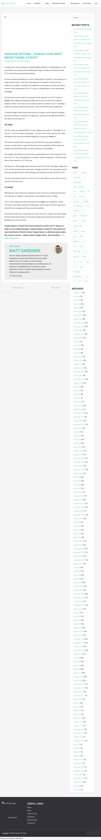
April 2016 (77, 755)
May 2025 (77, 349)
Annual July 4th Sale (80, 128)
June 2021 (77, 526)
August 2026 (78, 292)
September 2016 (79, 740)
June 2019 (77, 616)
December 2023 (79, 413)
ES (74, 196)
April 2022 (77, 488)
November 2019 (79, 597)
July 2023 (77, 431)
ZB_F (86, 281)
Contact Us (31, 823)
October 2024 (78, 375)
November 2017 (79, 687)
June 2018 (77, 661)
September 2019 (79, 605)
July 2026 (77, 296)
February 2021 (78, 541)
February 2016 (78, 759)
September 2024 (79, 379)
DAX (74, 191)
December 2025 (79, 322)
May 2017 (77, 710)
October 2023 (78, 420)
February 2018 (78, 676)
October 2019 (78, 601)
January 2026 (78, 319)
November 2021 (79, 507)
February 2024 (78, 405)
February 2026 (78, 315)
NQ (81, 236)
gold (74, 215)
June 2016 (77, 748)
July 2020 (77, 567)
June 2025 (77, 345)
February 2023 (78, 450)
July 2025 (77, 341)
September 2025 (79, 334)
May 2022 (77, 484)
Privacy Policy (32, 819)
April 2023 (77, 443)
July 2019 (77, 612)
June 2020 (77, 571)
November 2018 (79, 642)
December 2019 (79, 593)
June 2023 (77, 435)
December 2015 (79, 766)
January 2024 (78, 409)
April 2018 (77, 669)
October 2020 (78, 556)
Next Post (56, 287)
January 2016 (78, 763)
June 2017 (77, 706)
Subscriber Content (58, 3)
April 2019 (77, 623)
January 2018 (78, 680)
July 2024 (77, 386)
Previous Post (16, 287)
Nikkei (83, 231)
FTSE (88, 205)
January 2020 (78, 590)
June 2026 (77, 300)
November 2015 (79, 770)
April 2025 (77, 352)
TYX (74, 267)
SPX (84, 256)
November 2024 (79, 371)
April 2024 (77, 398)
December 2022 (79, 458)
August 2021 (78, 518)
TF (74, 262)
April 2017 (77, 714)
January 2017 (78, 725)
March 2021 (78, 537)
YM (80, 281)
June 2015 (77, 789)
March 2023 (78, 446)
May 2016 (77, 751)
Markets (37, 3)
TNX (87, 261)
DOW (82, 191)
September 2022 (79, 469)
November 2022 (79, 462)
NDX (75, 231)
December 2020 (79, 548)
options (75, 241)
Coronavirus (77, 182)
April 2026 (77, 307)
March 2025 (78, 356)
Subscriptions (74, 3)
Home (29, 3)
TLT (81, 262)
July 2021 (77, 522)
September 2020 (79, 559)
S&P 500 (76, 251)
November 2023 (79, 416)
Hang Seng (84, 215)
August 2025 (78, 337)
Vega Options (77, 276)
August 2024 (78, 383)
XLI (74, 281)
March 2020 (78, 582)
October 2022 (78, 465)
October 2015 (78, 774)
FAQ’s (29, 810)
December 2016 (79, 729)
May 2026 (77, 303)
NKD (74, 236)
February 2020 (78, 586)
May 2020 (77, 575)
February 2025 (78, 360)
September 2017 (79, 695)
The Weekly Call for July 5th (83, 132)
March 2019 (78, 627)
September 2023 (79, 424)
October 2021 (78, 510)
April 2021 (77, 533)
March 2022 (78, 492)
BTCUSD (83, 172)
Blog (47, 3)
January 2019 (78, 635)
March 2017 (78, 718)
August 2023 (78, 428)
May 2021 (77, 529)
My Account (87, 3)
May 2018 (77, 665)
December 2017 (79, 684)
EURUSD (85, 201)
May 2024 (77, 394)
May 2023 (77, 439)
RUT (82, 246)
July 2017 (77, 703)
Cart (95, 3)
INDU (75, 220)
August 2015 (78, 782)
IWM (83, 220)
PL (83, 241)
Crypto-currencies (78, 186)
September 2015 (79, 778)
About (29, 807)
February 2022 (78, 495)
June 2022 (77, 480)
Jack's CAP (78, 226)
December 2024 (79, 367)
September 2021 (79, 514)
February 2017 (78, 721)
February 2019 (78, 631)
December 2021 (79, 503)
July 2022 (77, 477)
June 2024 (77, 390)
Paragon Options (10, 61)
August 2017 (78, 699)
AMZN (75, 172)
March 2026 (78, 311)
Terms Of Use (32, 813)
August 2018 (78, 654)
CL (85, 177)
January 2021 (78, 544)
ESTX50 (82, 196)
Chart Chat (76, 177)
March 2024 (78, 401)
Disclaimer (30, 816)
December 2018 (79, 639)
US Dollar (76, 271)
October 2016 (78, 736)
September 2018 (79, 650)
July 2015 (77, 785)
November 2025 (79, 326)
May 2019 (77, 620)
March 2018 (78, 672)
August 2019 (78, 608)
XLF (87, 276)
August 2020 (78, 563)
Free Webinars (78, 205)
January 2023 (78, 454)
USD (81, 267)
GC (84, 210)
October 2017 (78, 691)
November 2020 (79, 552)
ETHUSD (76, 201)
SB (85, 251)
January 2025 (78, 364)
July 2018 (77, 657)
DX (89, 191)
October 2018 (78, 646)
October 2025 (78, 330)
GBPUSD (76, 210)
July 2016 (77, 744)
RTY (74, 246)
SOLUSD (76, 256)
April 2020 (77, 578)
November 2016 (79, 733)
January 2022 (78, 499)
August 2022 (78, 473)
